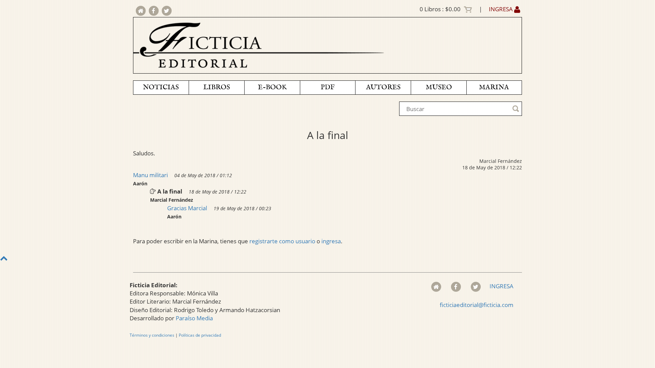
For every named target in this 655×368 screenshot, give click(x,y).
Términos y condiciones (152, 335)
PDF (328, 87)
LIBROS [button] (216, 87)
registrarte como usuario (282, 241)
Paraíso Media (194, 318)
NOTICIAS (161, 87)
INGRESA (501, 9)
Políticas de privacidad (200, 335)
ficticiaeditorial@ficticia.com (476, 305)
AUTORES (383, 87)
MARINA (494, 87)
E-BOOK (272, 87)
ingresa (331, 241)
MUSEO (439, 87)
